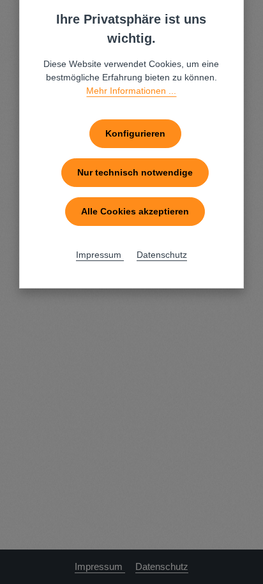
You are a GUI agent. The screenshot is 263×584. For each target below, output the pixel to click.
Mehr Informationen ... (131, 91)
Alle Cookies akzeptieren (135, 211)
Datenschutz (161, 567)
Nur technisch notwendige (135, 172)
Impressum (100, 567)
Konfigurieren (135, 133)
